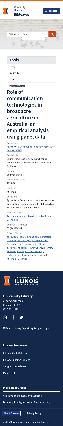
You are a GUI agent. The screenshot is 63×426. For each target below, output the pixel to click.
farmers (29, 244)
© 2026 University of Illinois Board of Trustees (26, 422)
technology (13, 255)
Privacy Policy (34, 413)
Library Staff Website (15, 353)
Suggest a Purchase (14, 366)
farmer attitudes (15, 244)
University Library (19, 8)
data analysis (24, 240)
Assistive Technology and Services (22, 396)
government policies (18, 248)
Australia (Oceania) (17, 259)
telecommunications (31, 255)
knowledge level (15, 251)
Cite (11, 79)
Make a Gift (9, 373)
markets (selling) (34, 251)
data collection (40, 240)
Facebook (13, 317)
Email (12, 67)
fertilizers (40, 244)
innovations (36, 248)
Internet (47, 248)
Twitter (21, 317)
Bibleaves (22, 14)
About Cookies (11, 413)
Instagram (5, 317)
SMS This (14, 73)
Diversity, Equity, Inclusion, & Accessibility (26, 402)
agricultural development (20, 237)
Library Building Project (16, 360)
